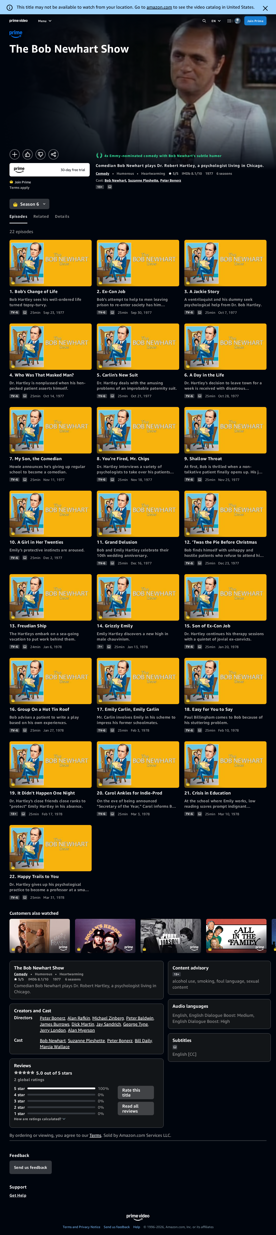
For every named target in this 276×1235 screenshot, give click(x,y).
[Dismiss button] (265, 8)
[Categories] (229, 21)
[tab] (18, 216)
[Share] (53, 154)
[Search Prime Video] (204, 21)
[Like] (27, 154)
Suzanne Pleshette (143, 180)
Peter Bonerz (170, 180)
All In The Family (236, 936)
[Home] (18, 20)
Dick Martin (83, 1024)
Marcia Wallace (55, 1046)
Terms (95, 1135)
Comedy (102, 173)
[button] (40, 1119)
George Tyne (135, 1024)
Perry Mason (171, 936)
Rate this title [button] (131, 1092)
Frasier (39, 936)
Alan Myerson (81, 1030)
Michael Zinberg (108, 1018)
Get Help (17, 1195)
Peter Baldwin (140, 1018)
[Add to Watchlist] (14, 154)
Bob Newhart (115, 180)
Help (136, 1227)
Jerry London (53, 1030)
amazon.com (159, 7)
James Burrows (54, 1024)
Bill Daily (143, 1040)
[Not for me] (40, 154)
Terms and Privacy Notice (81, 1227)
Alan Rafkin (78, 1018)
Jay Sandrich (108, 1024)
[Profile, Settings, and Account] (237, 21)
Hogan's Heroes (105, 936)
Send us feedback (117, 1227)
